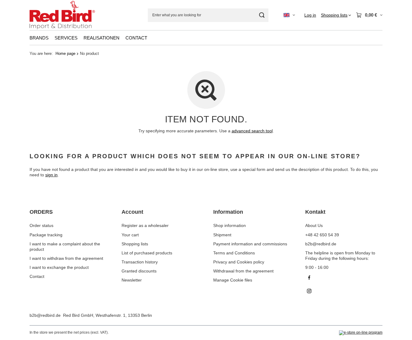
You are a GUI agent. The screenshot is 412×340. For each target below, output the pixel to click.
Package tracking (46, 234)
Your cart (130, 234)
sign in (51, 174)
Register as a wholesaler (145, 225)
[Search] (261, 15)
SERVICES (66, 37)
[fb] (344, 278)
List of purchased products (147, 252)
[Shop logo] (62, 15)
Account (132, 212)
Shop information (229, 225)
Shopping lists (135, 243)
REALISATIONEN (101, 37)
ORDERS (41, 212)
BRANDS (39, 37)
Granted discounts (139, 271)
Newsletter (132, 280)
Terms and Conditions (234, 252)
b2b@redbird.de (45, 315)
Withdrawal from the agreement (243, 271)
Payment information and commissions (250, 243)
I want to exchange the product (59, 267)
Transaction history (140, 262)
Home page (65, 53)
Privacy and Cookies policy (238, 262)
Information (228, 212)
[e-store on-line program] (360, 332)
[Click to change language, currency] (289, 15)
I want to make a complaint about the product (65, 246)
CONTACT (136, 37)
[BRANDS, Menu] (51, 37)
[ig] (344, 291)
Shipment (222, 234)
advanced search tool (252, 130)
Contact (37, 276)
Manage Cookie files (232, 280)
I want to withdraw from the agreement (66, 258)
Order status (41, 225)
